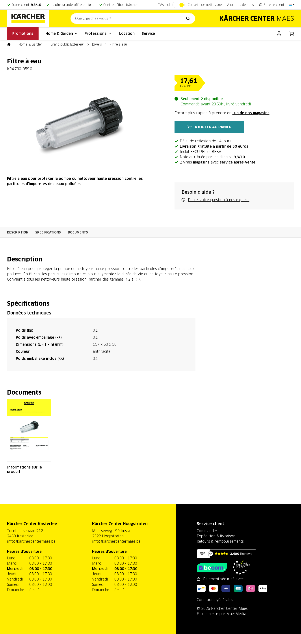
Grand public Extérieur (67, 44)
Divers (97, 44)
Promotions (22, 33)
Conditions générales (215, 600)
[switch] (178, 5)
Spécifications (48, 232)
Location (127, 33)
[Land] (292, 5)
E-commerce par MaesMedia (221, 614)
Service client (210, 524)
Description (17, 232)
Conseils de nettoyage (205, 5)
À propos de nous (240, 5)
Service (148, 33)
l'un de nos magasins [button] (250, 113)
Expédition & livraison (216, 536)
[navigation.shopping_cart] (291, 33)
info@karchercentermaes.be (31, 541)
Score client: (26, 5)
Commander (207, 531)
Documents (78, 232)
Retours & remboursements (220, 541)
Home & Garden (60, 33)
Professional (97, 33)
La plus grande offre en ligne (73, 5)
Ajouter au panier (213, 127)
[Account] (279, 33)
